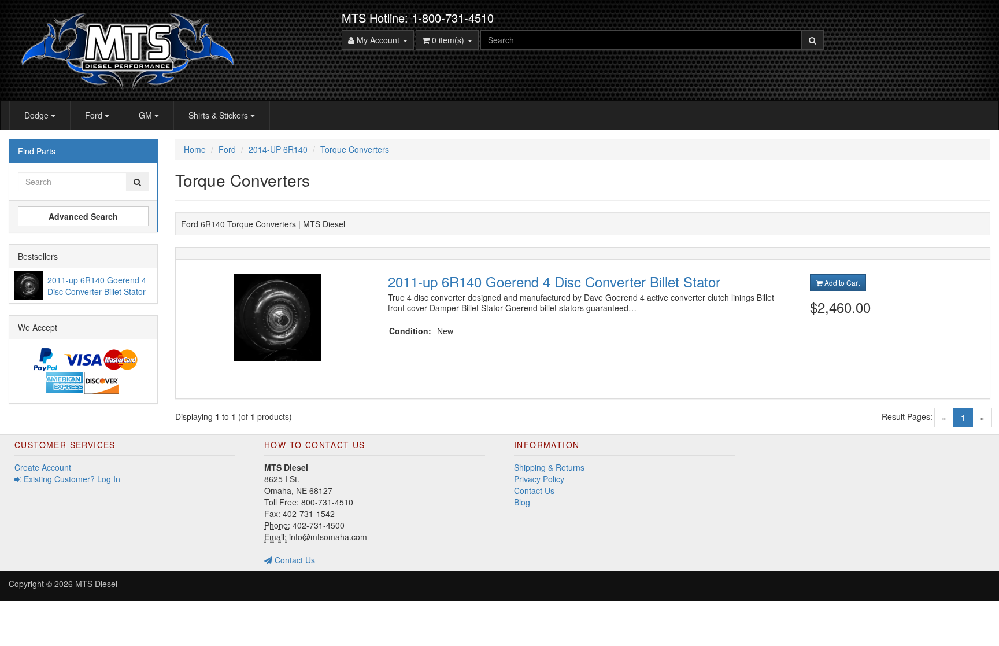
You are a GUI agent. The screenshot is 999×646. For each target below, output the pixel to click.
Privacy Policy (539, 479)
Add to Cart (841, 282)
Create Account (42, 467)
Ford (95, 115)
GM (146, 115)
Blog (522, 502)
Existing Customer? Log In (70, 479)
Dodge (37, 115)
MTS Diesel (96, 583)
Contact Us (293, 560)
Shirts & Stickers (219, 115)
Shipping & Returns (549, 467)
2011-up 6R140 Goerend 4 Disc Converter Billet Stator (554, 281)
